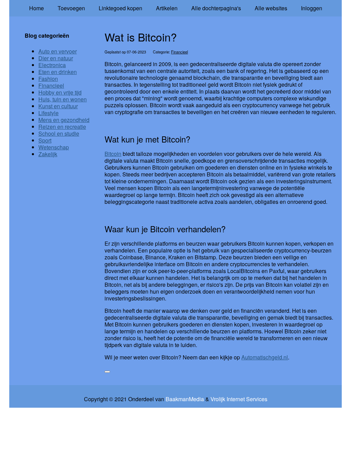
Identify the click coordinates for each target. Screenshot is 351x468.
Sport (44, 140)
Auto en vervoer (57, 51)
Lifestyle (48, 113)
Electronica (52, 65)
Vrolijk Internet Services (238, 399)
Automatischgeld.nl (264, 357)
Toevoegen (71, 8)
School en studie (58, 133)
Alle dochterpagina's (216, 8)
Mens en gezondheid (63, 120)
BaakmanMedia (185, 399)
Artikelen (167, 8)
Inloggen (311, 8)
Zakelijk (47, 154)
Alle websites (271, 8)
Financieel (179, 51)
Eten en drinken (57, 72)
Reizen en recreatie (62, 127)
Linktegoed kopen (120, 8)
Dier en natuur (55, 58)
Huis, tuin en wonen (62, 99)
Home (36, 8)
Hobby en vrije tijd (60, 92)
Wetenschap (53, 147)
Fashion (48, 79)
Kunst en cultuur (58, 106)
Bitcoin (113, 154)
